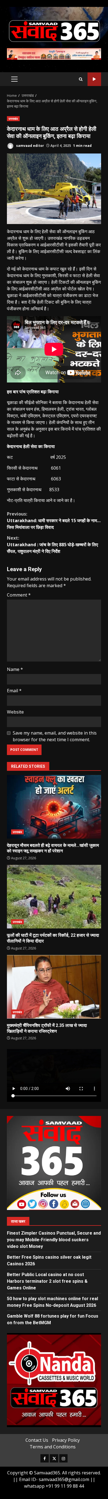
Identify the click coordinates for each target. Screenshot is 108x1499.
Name (15, 669)
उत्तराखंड (13, 119)
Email (14, 691)
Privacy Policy (66, 1440)
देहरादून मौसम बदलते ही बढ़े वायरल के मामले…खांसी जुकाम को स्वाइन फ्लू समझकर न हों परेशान (54, 807)
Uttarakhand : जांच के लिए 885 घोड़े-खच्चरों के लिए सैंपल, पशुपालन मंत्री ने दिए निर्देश (52, 544)
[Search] (81, 79)
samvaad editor (29, 145)
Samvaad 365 (94, 79)
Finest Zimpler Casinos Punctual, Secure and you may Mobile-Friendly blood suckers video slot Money (54, 1239)
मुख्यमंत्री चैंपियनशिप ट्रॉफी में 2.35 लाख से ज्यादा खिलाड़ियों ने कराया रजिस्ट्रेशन (54, 987)
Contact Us (36, 1440)
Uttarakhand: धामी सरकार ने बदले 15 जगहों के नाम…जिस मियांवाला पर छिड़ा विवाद (54, 520)
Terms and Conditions (53, 1447)
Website (15, 712)
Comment (19, 595)
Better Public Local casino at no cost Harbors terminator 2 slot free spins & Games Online (47, 1281)
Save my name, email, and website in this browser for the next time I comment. (55, 736)
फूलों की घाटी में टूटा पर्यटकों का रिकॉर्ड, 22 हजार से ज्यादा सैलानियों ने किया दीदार (54, 896)
